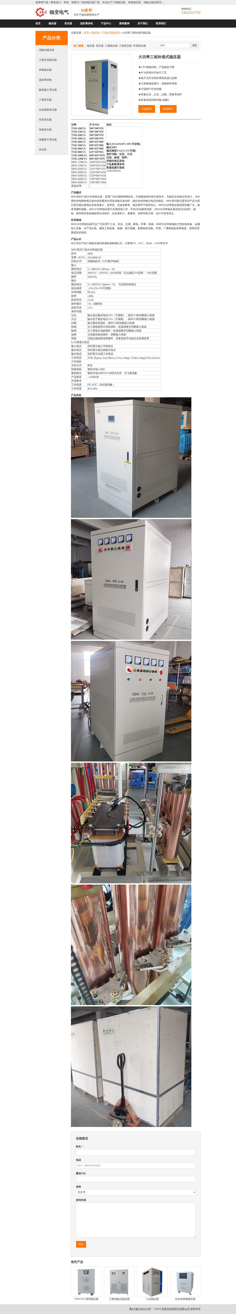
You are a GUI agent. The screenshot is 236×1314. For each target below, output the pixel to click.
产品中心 (106, 23)
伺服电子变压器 (48, 139)
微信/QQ (81, 1173)
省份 (78, 1186)
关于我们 (143, 23)
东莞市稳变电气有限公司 (176, 1309)
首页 (38, 23)
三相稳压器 (111, 45)
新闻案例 (124, 23)
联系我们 (161, 23)
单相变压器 (45, 129)
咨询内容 (81, 1200)
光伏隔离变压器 (48, 109)
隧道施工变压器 (48, 89)
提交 (81, 1244)
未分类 (43, 149)
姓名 (79, 1146)
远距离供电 (86, 23)
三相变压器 (45, 99)
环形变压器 (45, 119)
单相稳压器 (45, 69)
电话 (78, 1160)
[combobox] (79, 1165)
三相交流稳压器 (48, 60)
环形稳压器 (139, 45)
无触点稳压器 (46, 50)
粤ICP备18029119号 (140, 1309)
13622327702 (191, 12)
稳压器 (52, 23)
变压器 (68, 23)
